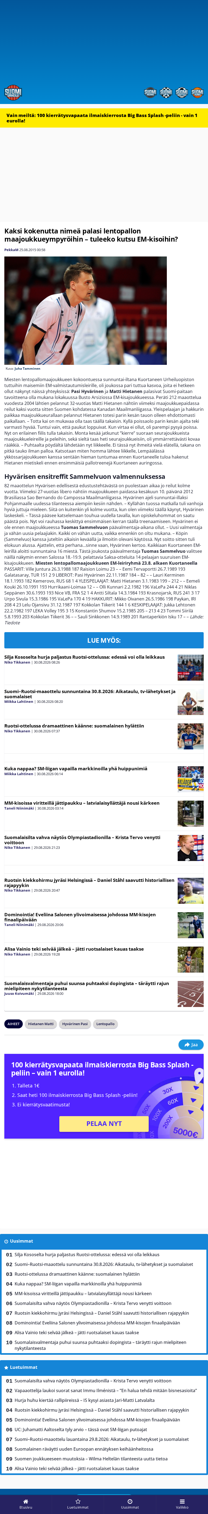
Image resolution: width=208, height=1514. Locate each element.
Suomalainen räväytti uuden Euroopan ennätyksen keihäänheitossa (84, 1449)
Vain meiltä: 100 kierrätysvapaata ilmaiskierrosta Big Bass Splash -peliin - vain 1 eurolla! (101, 118)
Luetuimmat (23, 1367)
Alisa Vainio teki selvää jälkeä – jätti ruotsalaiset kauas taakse (74, 949)
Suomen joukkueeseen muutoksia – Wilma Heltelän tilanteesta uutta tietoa (91, 1459)
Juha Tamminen (27, 368)
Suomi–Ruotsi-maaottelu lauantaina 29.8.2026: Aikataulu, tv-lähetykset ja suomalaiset (102, 1439)
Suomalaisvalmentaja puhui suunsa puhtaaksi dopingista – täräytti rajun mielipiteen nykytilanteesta (86, 986)
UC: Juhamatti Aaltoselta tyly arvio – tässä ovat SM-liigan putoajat (81, 1429)
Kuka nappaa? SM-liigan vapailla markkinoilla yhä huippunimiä (75, 768)
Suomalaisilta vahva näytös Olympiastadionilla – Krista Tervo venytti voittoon (82, 840)
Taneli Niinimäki (19, 808)
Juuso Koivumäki (19, 993)
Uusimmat (21, 1241)
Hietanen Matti (41, 1023)
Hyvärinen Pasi (75, 1023)
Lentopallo (105, 1023)
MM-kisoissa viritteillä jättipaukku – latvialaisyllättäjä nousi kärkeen (82, 803)
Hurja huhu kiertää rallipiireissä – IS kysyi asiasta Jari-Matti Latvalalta (85, 1400)
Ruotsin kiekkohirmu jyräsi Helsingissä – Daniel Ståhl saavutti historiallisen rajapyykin (89, 882)
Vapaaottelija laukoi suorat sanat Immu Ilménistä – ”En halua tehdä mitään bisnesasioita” (106, 1390)
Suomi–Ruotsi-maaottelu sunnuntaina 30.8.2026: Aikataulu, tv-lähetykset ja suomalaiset (90, 694)
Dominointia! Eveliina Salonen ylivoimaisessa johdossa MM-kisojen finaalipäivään (80, 917)
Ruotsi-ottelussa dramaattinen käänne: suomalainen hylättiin (74, 726)
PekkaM (11, 249)
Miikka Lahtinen (18, 701)
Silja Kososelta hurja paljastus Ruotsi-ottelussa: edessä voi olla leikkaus (84, 657)
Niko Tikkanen (17, 662)
